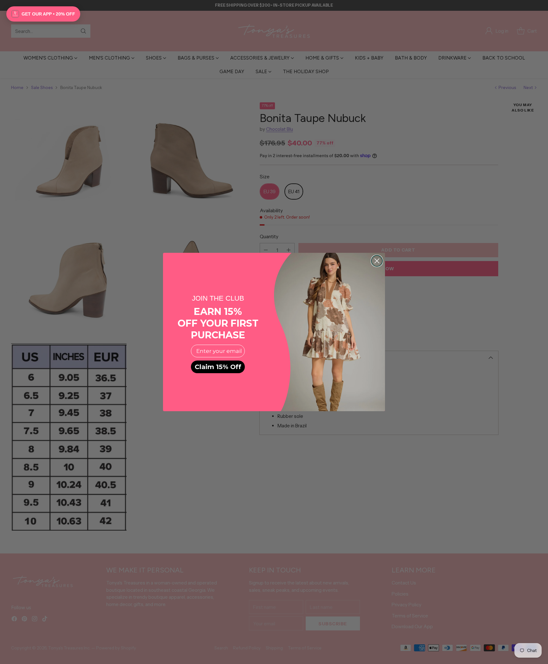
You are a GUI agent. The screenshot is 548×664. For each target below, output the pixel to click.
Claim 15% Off (218, 367)
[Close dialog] (376, 260)
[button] (43, 14)
